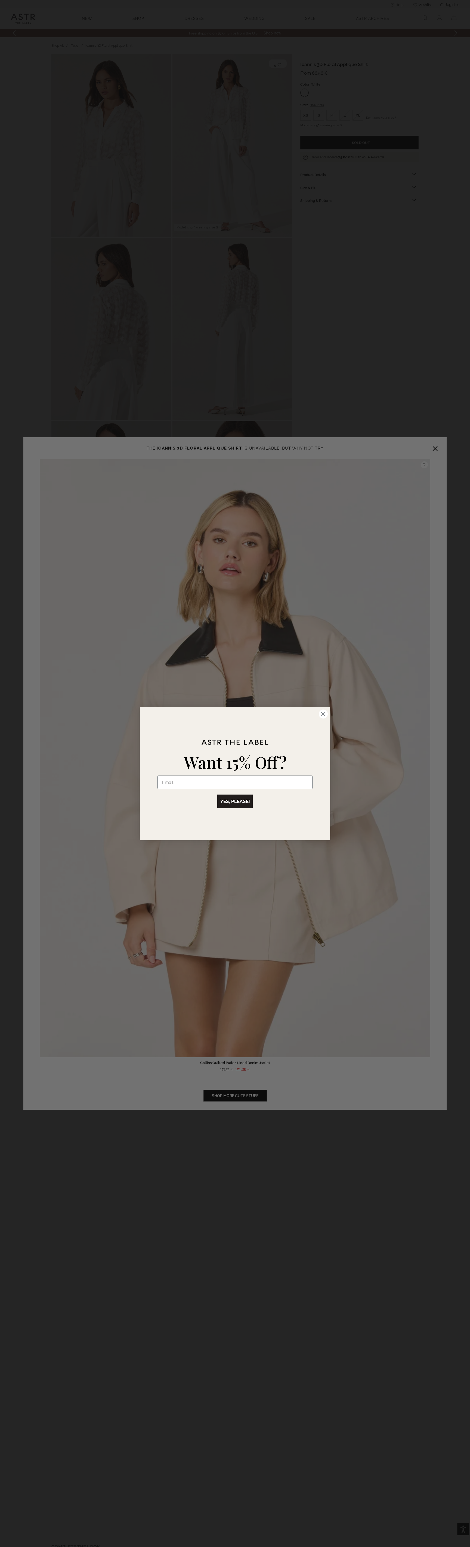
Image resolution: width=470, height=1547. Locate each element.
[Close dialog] (323, 714)
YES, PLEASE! (235, 801)
